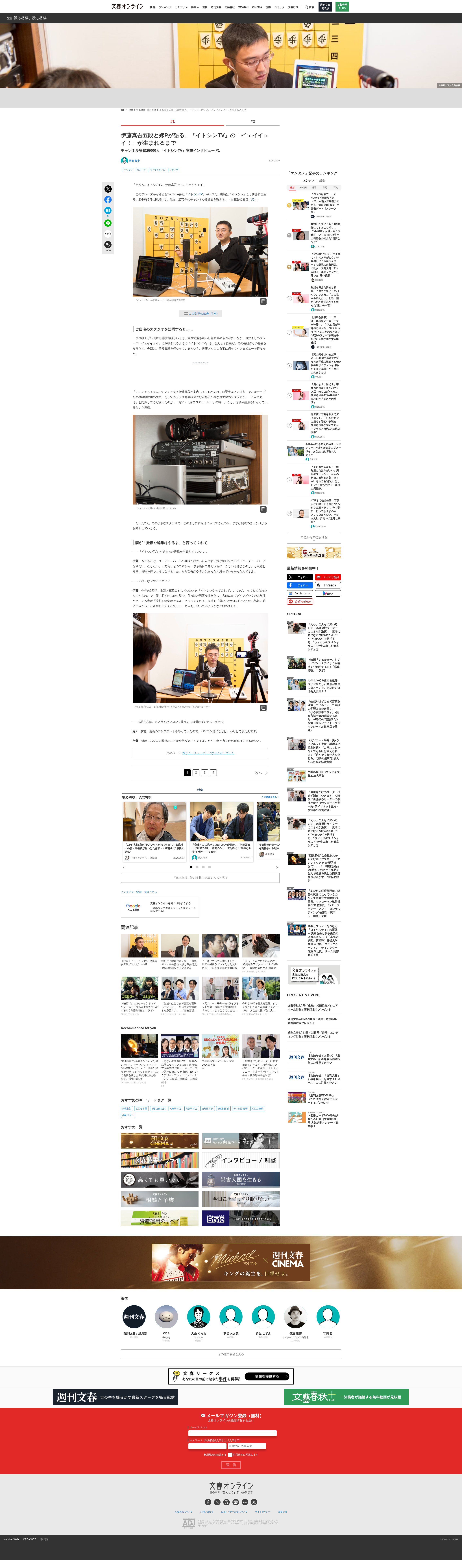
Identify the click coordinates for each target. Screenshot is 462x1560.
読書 (268, 7)
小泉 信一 (319, 377)
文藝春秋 (230, 7)
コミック (279, 7)
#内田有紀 (207, 1108)
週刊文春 (216, 7)
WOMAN (243, 7)
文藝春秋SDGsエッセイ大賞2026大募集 (218, 1064)
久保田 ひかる (320, 526)
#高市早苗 (141, 1108)
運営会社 (282, 1511)
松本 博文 (269, 854)
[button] (191, 867)
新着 (152, 7)
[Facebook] (208, 1502)
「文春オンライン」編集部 (144, 858)
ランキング (165, 7)
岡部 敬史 (134, 160)
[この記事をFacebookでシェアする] (108, 200)
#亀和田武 (223, 1108)
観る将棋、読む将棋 (30, 18)
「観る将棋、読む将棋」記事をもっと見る (200, 877)
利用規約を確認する (215, 1454)
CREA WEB (29, 1539)
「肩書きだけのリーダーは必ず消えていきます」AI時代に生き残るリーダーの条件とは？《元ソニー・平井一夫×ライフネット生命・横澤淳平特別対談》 (260, 1070)
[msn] (245, 1502)
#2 (253, 121)
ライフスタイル (157, 170)
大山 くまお (320, 246)
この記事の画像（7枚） (204, 313)
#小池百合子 (241, 1108)
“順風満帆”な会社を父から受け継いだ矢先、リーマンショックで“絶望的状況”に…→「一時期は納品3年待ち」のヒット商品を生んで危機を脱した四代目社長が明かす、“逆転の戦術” (139, 1072)
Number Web (11, 1539)
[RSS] (254, 1502)
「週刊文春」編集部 (323, 216)
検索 (311, 7)
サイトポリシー (262, 1511)
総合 (322, 180)
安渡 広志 (313, 459)
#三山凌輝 (257, 1108)
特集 (193, 7)
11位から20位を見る (314, 537)
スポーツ (141, 170)
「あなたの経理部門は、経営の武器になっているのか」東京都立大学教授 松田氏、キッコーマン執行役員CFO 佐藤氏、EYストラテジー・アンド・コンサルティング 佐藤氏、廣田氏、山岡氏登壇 (180, 1073)
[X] (217, 1502)
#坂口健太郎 (159, 1108)
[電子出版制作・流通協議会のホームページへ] (188, 1523)
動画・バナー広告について (234, 1511)
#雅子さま (176, 1108)
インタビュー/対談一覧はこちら (139, 891)
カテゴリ (180, 7)
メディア (173, 170)
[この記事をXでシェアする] (108, 189)
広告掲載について (183, 1511)
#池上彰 (126, 1108)
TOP (123, 110)
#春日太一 (128, 1115)
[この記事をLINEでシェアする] (108, 223)
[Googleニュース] (235, 1502)
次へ (258, 773)
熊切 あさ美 (320, 310)
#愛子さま (191, 1108)
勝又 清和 (202, 857)
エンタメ (128, 170)
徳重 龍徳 (319, 280)
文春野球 (293, 7)
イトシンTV (195, 194)
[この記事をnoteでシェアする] (108, 234)
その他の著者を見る (231, 1354)
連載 (204, 7)
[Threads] (226, 1502)
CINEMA (257, 7)
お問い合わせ (206, 1511)
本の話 (44, 1539)
